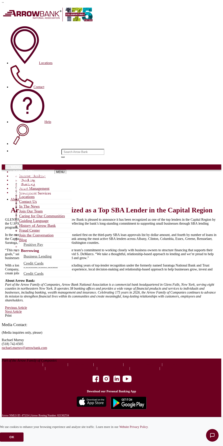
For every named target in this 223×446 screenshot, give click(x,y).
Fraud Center (29, 230)
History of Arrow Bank (37, 225)
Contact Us (28, 201)
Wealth (17, 184)
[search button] (63, 157)
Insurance (20, 188)
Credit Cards (34, 273)
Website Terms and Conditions (71, 368)
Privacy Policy (108, 364)
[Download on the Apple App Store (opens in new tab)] (91, 403)
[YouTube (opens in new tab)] (127, 379)
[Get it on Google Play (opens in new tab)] (129, 403)
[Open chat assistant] (212, 435)
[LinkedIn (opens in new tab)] (117, 379)
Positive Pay (33, 244)
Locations (27, 197)
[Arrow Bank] (48, 20)
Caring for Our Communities (42, 216)
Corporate (31, 364)
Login (16, 172)
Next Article (13, 311)
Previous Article (16, 307)
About (16, 192)
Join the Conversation (36, 235)
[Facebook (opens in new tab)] (96, 379)
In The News (29, 206)
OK (11, 437)
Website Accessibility (142, 364)
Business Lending (38, 256)
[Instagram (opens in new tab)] (106, 379)
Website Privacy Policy (133, 427)
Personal (19, 176)
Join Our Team (31, 211)
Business (19, 180)
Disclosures (81, 364)
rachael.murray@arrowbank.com (24, 348)
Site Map (171, 368)
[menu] (36, 172)
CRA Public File (113, 368)
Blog (23, 240)
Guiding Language (34, 221)
